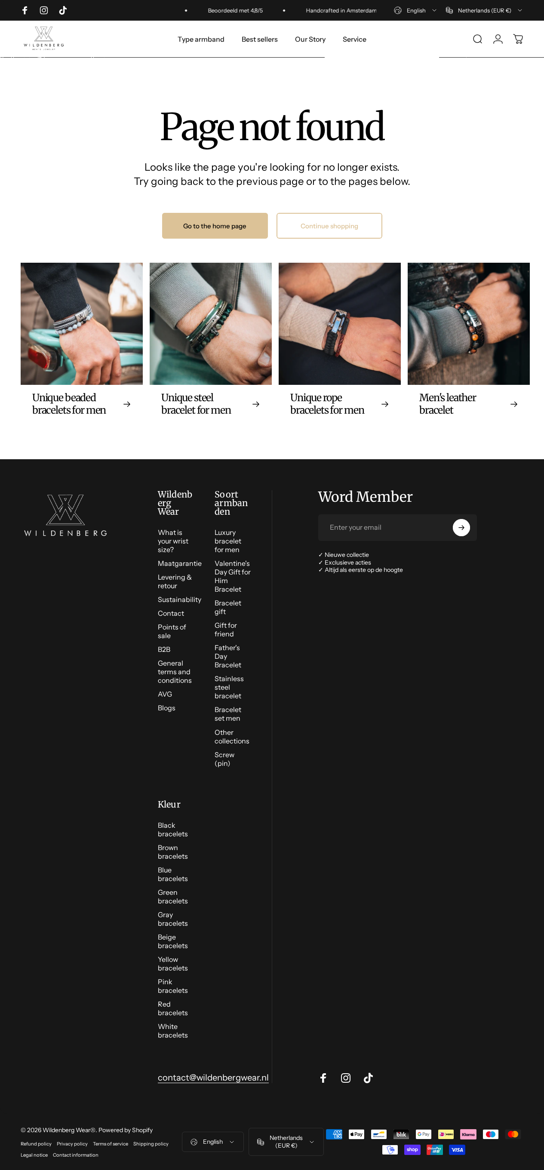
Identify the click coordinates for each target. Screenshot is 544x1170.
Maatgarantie (180, 563)
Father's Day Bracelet (228, 656)
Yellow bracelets (173, 963)
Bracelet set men (228, 713)
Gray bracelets (173, 918)
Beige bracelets (173, 941)
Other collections (232, 736)
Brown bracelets (173, 851)
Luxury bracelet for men (228, 541)
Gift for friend (226, 629)
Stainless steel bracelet (229, 687)
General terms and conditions (175, 672)
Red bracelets (173, 1008)
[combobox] (416, 10)
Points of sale (172, 631)
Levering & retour (175, 581)
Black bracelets (173, 829)
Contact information (75, 1155)
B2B (164, 649)
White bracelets (173, 1030)
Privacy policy (72, 1144)
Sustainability (179, 599)
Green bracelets (173, 896)
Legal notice (34, 1155)
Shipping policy (151, 1144)
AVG (165, 694)
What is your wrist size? (173, 541)
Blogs (166, 707)
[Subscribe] (461, 527)
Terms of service (110, 1144)
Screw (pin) (224, 759)
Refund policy (36, 1144)
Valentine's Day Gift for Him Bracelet (233, 576)
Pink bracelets (173, 986)
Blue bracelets (173, 874)
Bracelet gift (228, 607)
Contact (171, 613)
